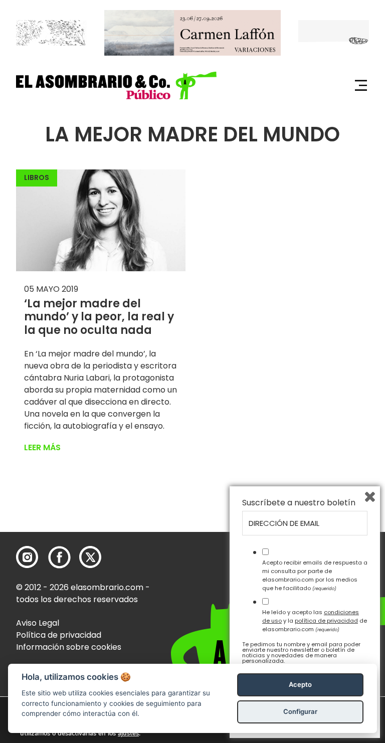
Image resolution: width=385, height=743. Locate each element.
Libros (36, 177)
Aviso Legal (37, 623)
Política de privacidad (58, 635)
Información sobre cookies (68, 647)
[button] (116, 85)
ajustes (128, 733)
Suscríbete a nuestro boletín (298, 503)
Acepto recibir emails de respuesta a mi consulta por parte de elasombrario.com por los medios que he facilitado (314, 575)
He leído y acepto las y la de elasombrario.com (314, 620)
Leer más (42, 447)
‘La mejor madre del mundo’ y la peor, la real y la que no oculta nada (99, 317)
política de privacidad (326, 621)
